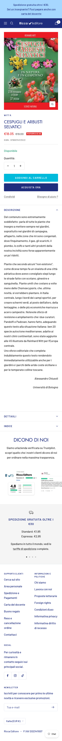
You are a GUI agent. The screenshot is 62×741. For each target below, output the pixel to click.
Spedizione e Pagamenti (11, 595)
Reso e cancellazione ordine (12, 623)
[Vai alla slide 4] (35, 556)
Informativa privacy (45, 616)
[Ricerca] (11, 23)
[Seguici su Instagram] (15, 675)
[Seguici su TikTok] (22, 675)
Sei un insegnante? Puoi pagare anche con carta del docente (31, 11)
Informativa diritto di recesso (45, 625)
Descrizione (12, 209)
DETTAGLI (10, 416)
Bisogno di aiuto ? (47, 196)
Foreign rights (42, 602)
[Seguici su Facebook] (7, 675)
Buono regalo (12, 611)
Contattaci (10, 634)
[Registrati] (53, 707)
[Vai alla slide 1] (26, 556)
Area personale (13, 586)
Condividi (9, 196)
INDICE (8, 426)
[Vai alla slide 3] (32, 556)
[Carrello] (56, 23)
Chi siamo (40, 582)
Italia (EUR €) (13, 721)
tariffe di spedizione (24, 548)
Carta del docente (14, 604)
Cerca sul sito (12, 579)
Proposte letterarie (45, 596)
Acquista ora (31, 187)
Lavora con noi (43, 589)
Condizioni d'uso (43, 609)
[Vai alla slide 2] (29, 556)
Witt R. (8, 115)
